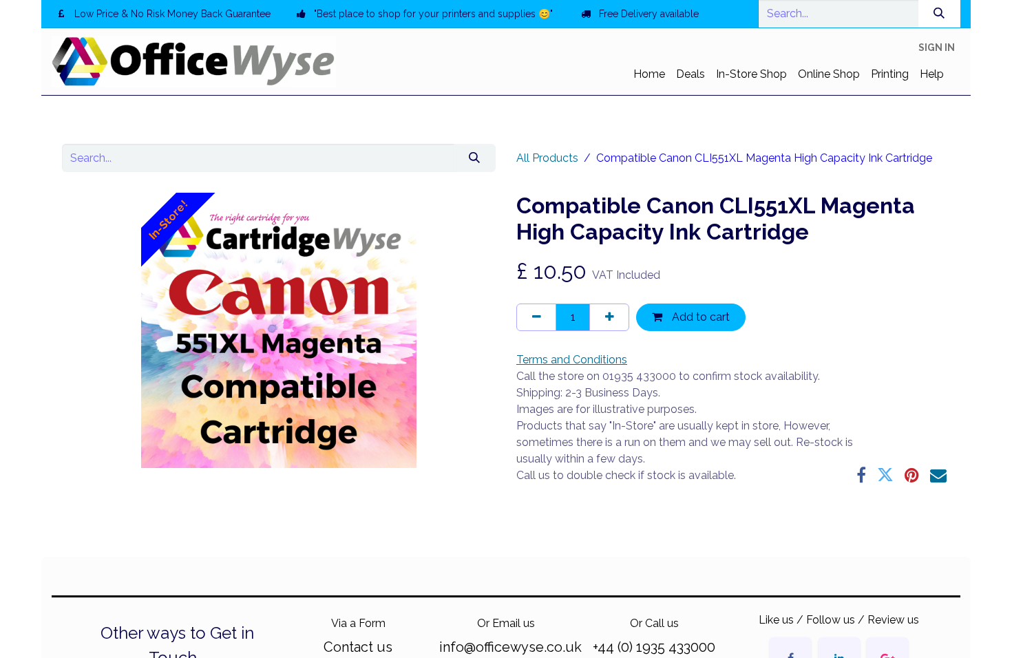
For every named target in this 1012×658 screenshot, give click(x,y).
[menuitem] (649, 74)
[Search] (939, 14)
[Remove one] (536, 317)
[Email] (938, 475)
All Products (547, 157)
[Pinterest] (912, 475)
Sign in (936, 47)
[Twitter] (885, 475)
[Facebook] (861, 475)
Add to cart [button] (699, 316)
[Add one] (609, 317)
